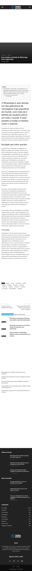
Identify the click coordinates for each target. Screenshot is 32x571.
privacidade (21, 285)
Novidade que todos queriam (11, 95)
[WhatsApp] (13, 297)
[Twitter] (6, 297)
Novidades (15, 285)
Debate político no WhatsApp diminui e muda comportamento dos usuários (20, 334)
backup (12, 283)
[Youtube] (22, 561)
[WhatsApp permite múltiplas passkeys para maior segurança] (5, 457)
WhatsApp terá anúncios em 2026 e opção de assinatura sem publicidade (20, 327)
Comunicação (18, 283)
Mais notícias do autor (20, 314)
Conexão (24, 283)
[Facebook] (2, 297)
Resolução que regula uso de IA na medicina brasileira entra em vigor (15, 391)
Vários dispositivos (12, 288)
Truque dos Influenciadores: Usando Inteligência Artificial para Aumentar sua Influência (20, 497)
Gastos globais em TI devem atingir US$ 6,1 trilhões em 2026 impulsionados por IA (15, 386)
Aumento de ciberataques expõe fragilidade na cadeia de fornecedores (15, 382)
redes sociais (4, 286)
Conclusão (9, 96)
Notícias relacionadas (7, 314)
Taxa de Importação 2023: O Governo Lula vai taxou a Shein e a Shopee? (24, 307)
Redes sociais (3, 55)
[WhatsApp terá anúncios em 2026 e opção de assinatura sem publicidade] (5, 327)
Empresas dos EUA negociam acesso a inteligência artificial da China (15, 377)
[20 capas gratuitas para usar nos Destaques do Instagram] (5, 483)
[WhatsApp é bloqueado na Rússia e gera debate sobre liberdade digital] (5, 320)
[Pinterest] (9, 297)
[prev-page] (2, 340)
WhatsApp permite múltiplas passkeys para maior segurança (13, 373)
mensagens (9, 285)
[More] (16, 297)
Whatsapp (9, 55)
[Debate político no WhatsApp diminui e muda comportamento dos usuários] (5, 334)
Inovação (4, 285)
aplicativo (8, 283)
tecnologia (23, 286)
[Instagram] (14, 561)
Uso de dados (4, 288)
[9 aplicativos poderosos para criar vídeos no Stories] (5, 490)
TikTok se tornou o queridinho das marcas (7, 306)
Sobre (13, 566)
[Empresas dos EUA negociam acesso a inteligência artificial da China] (5, 464)
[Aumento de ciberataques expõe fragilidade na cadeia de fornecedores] (5, 471)
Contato (18, 566)
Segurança (11, 286)
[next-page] (5, 340)
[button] (2, 7)
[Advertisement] (16, 2)
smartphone (16, 286)
